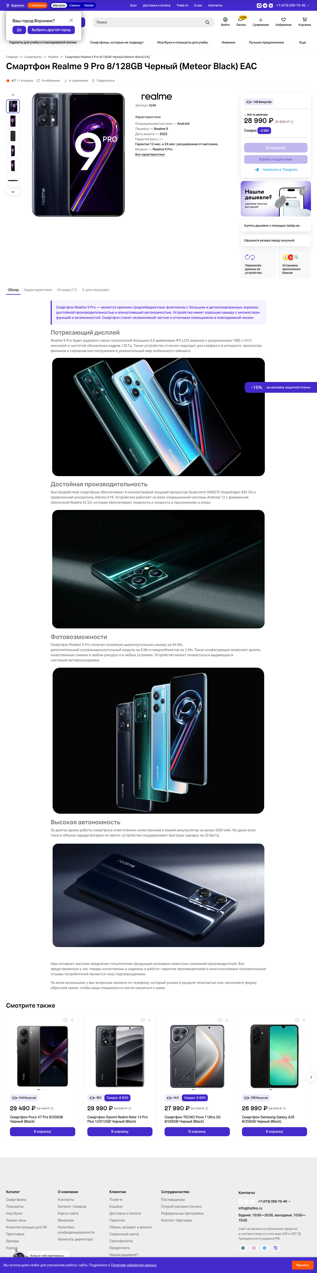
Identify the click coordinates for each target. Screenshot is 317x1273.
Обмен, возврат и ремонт (130, 1227)
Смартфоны (16, 1199)
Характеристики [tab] (38, 290)
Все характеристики (150, 154)
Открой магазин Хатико (181, 1206)
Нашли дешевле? (123, 1255)
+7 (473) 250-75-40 (290, 5)
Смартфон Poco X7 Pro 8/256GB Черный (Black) (36, 1119)
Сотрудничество (175, 1192)
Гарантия (117, 1220)
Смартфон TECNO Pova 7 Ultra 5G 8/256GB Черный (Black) (193, 1119)
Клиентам (117, 1192)
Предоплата (119, 1248)
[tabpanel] (158, 645)
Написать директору (75, 1239)
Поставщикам (173, 1199)
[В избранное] (65, 1020)
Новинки (228, 42)
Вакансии (66, 1220)
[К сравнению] (72, 1020)
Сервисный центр (124, 1234)
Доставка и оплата (156, 5)
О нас (198, 5)
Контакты (215, 5)
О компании (68, 1192)
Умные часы (16, 1220)
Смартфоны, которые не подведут (117, 42)
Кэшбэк (116, 1206)
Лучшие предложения (266, 42)
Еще (302, 42)
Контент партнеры (176, 1220)
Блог (133, 5)
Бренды (12, 1241)
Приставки (15, 1234)
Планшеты (15, 1206)
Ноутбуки (14, 1213)
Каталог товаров (72, 1206)
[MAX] (275, 1248)
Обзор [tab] (13, 290)
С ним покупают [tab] (95, 290)
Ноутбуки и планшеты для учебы (182, 42)
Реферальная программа (182, 1213)
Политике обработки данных (134, 1265)
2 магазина (37, 5)
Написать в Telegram (279, 169)
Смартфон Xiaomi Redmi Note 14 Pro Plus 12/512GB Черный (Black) (117, 1119)
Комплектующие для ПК (26, 1227)
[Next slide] (13, 192)
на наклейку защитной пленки (281, 387)
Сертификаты (121, 1241)
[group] (78, 155)
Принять (302, 1265)
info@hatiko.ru (250, 1208)
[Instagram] (253, 1248)
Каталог (13, 1192)
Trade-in (182, 5)
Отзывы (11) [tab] (67, 290)
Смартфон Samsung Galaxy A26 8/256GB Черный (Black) (268, 1119)
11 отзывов (25, 81)
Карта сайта (68, 1213)
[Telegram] (264, 1248)
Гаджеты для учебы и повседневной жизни (43, 42)
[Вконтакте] (243, 1248)
